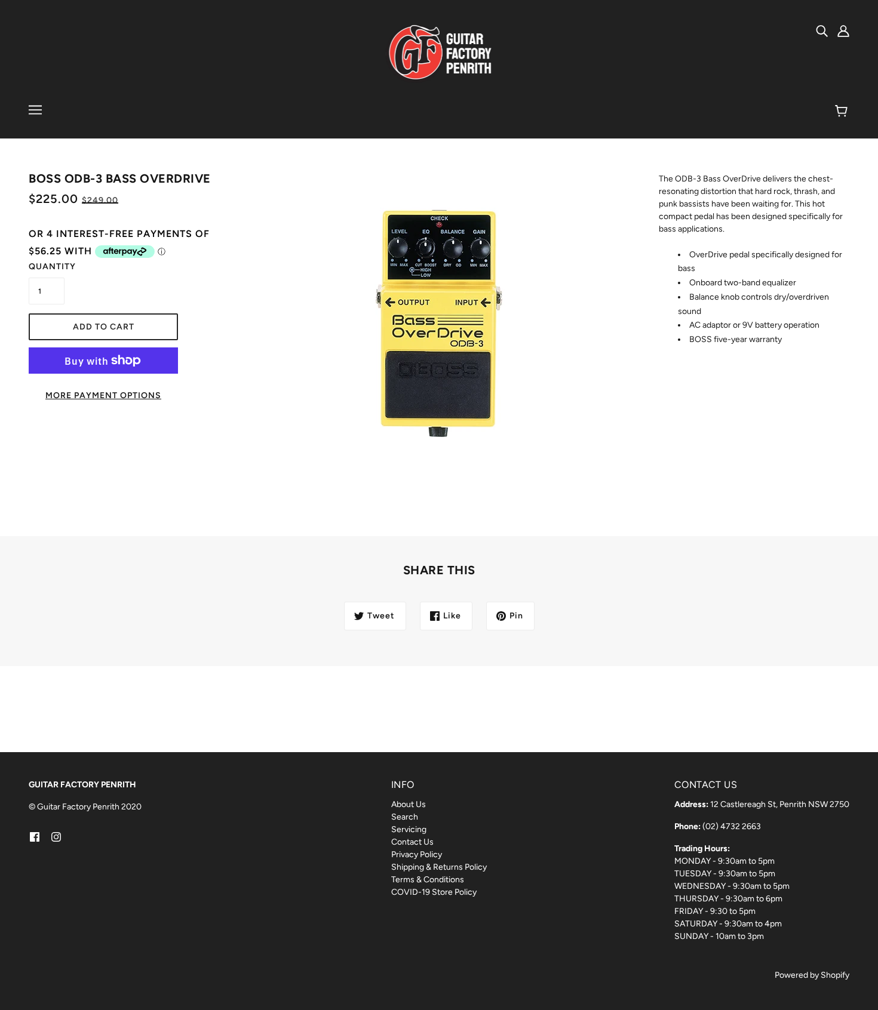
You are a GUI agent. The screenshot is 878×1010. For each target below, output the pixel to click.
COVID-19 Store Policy (434, 892)
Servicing (408, 829)
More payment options (103, 395)
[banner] (439, 53)
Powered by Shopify (812, 975)
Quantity (47, 266)
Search (404, 817)
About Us (408, 804)
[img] (822, 30)
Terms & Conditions (427, 879)
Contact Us (412, 842)
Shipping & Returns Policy (439, 867)
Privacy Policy (416, 854)
